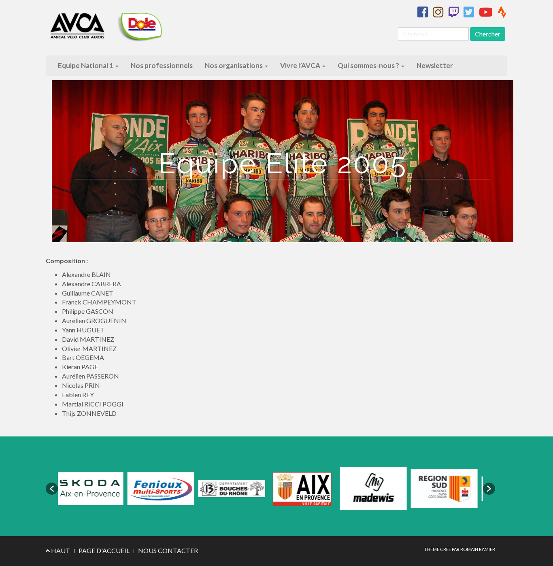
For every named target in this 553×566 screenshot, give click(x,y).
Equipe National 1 (86, 65)
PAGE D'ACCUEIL (104, 550)
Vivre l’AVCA (300, 65)
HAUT (60, 550)
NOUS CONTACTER (168, 550)
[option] (109, 489)
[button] (52, 489)
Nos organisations (234, 65)
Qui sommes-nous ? (369, 65)
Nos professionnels (162, 65)
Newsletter (435, 65)
